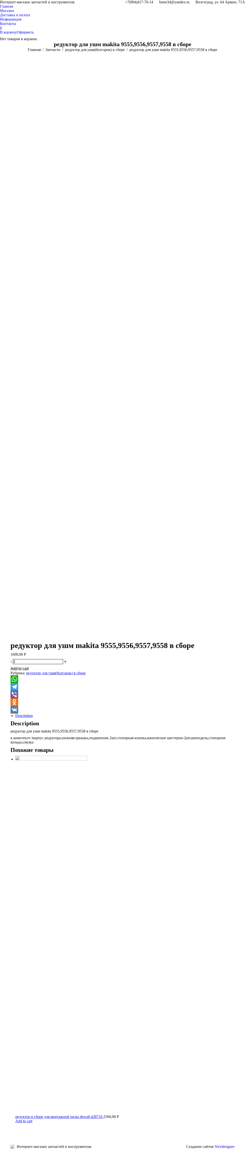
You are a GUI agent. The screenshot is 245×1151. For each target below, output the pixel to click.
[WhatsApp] (122, 679)
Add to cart (20, 669)
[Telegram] (122, 687)
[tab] (124, 716)
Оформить (25, 32)
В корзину (8, 32)
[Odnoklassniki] (122, 702)
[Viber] (122, 694)
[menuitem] (6, 6)
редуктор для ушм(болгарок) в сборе (56, 673)
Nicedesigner (224, 1147)
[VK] (122, 710)
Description (24, 716)
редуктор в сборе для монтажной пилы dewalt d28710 (59, 1117)
